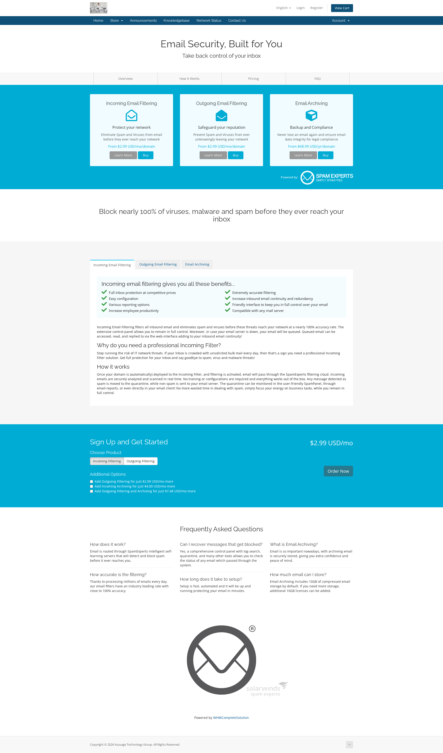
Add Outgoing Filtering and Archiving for (145, 491)
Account (339, 20)
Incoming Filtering (107, 461)
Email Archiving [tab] (197, 264)
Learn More (123, 155)
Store (115, 20)
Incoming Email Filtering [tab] (112, 265)
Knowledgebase (177, 20)
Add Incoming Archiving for (135, 486)
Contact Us (237, 20)
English (282, 8)
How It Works (190, 78)
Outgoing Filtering (141, 461)
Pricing (253, 78)
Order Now (338, 471)
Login (300, 8)
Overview (125, 78)
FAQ (317, 78)
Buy (146, 155)
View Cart (342, 8)
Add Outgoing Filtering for (134, 481)
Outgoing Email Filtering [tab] (158, 264)
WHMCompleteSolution (231, 717)
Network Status (209, 20)
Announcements (143, 20)
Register (316, 8)
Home (98, 20)
